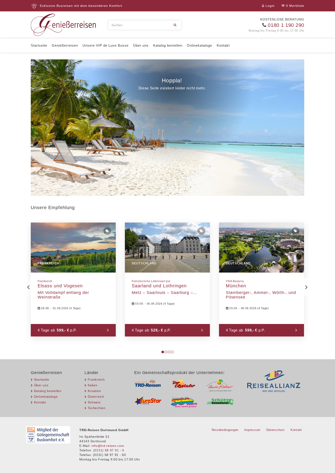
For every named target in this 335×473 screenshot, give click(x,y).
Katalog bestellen (167, 45)
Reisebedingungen (225, 430)
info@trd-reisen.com (108, 446)
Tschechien (97, 408)
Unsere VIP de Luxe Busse (105, 45)
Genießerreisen (65, 45)
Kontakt (223, 45)
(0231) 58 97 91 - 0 (108, 450)
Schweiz (94, 402)
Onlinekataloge (199, 45)
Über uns (141, 45)
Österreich (96, 396)
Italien (93, 385)
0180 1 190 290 (286, 25)
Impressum (252, 430)
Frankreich (96, 379)
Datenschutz (275, 430)
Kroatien (94, 391)
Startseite (39, 45)
